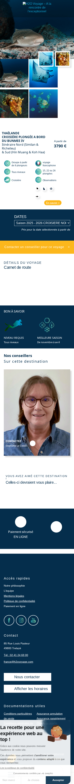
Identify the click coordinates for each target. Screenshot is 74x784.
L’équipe (9, 590)
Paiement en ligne (14, 606)
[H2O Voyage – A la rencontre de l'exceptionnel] (37, 11)
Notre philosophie (14, 585)
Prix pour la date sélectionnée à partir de (45, 229)
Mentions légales (14, 595)
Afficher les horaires (31, 689)
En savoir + (53, 202)
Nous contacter (27, 677)
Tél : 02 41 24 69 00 (16, 655)
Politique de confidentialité (19, 601)
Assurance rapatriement (51, 718)
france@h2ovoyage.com (18, 661)
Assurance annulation (50, 713)
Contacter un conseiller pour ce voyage (37, 247)
